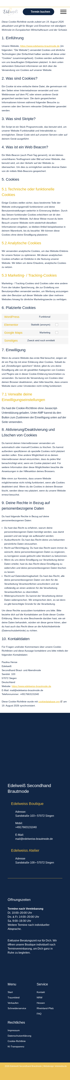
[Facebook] (42, 4)
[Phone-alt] (28, 4)
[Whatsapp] (21, 4)
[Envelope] (35, 4)
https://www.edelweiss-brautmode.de (40, 46)
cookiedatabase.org (49, 701)
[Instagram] (49, 4)
